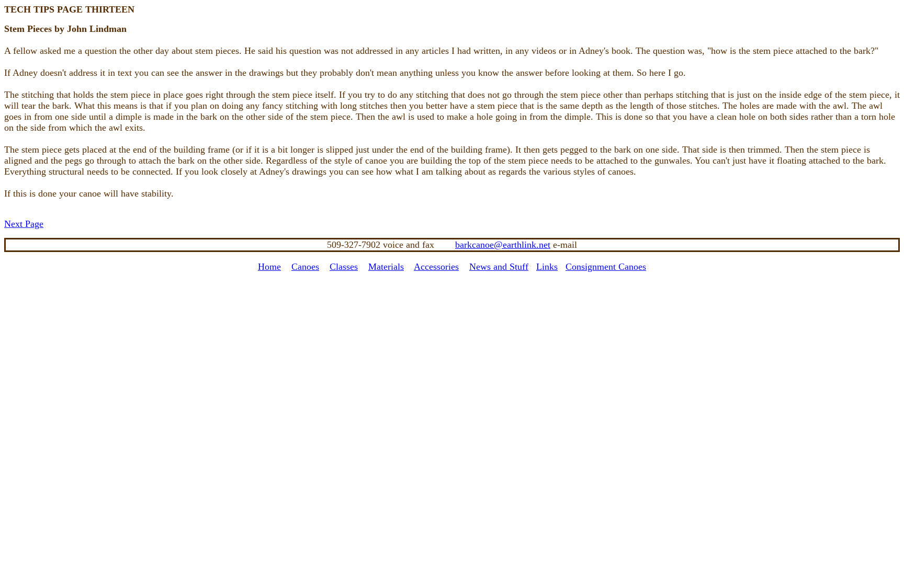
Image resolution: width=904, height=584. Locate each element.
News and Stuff (498, 266)
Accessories (436, 266)
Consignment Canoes (606, 266)
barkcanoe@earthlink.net (502, 244)
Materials (386, 266)
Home (269, 266)
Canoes (305, 266)
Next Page (23, 224)
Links (547, 266)
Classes (344, 266)
